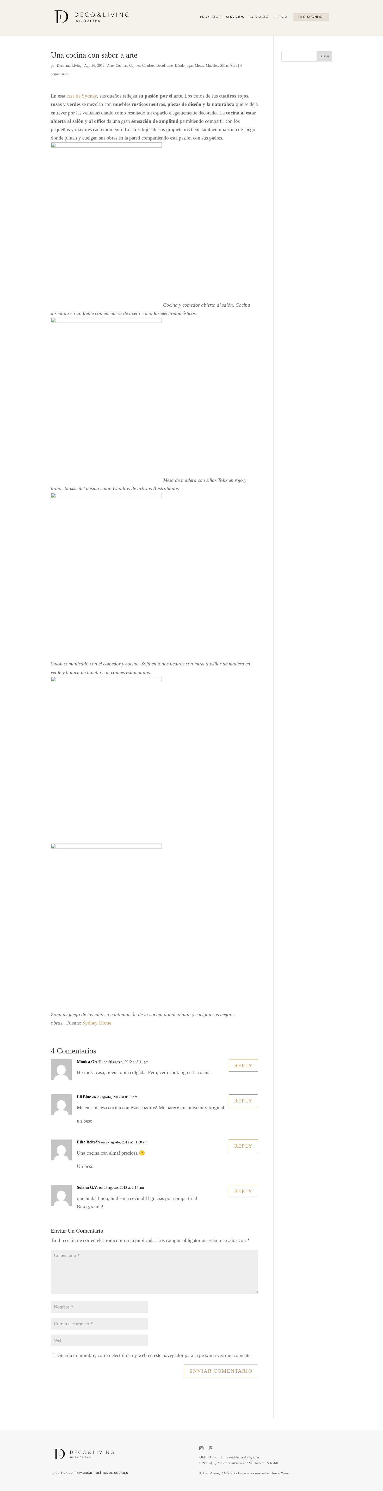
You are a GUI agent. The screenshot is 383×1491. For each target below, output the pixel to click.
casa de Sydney (81, 96)
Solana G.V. (87, 1187)
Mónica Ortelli (89, 1061)
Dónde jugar (184, 66)
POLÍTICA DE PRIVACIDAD (72, 1472)
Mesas (199, 66)
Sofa (233, 66)
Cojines (134, 66)
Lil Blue (84, 1097)
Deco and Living (69, 66)
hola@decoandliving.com (242, 1457)
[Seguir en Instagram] (201, 1448)
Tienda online (311, 17)
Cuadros (148, 66)
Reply (243, 1065)
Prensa (281, 17)
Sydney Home (96, 1023)
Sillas (224, 66)
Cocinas (121, 66)
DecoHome (164, 66)
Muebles (212, 66)
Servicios (235, 17)
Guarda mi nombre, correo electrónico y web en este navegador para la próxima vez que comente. (154, 1355)
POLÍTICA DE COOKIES (111, 1472)
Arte (110, 66)
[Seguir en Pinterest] (210, 1448)
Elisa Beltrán (88, 1142)
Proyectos (210, 17)
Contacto (259, 17)
